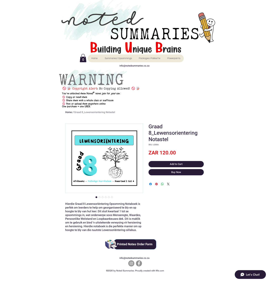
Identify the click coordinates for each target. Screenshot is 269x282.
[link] (83, 58)
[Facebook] (139, 263)
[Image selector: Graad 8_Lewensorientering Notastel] (96, 197)
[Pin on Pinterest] (156, 184)
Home (68, 112)
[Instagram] (131, 263)
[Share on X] (168, 184)
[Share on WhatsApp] (162, 184)
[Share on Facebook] (150, 184)
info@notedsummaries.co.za (134, 65)
